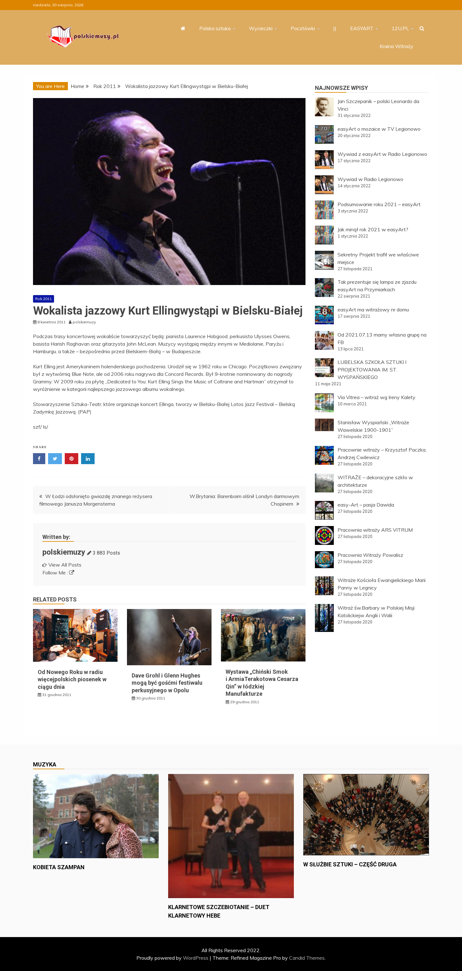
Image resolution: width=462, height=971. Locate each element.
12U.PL (400, 28)
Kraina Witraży (396, 46)
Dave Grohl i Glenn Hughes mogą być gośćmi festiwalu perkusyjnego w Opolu (167, 683)
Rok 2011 (43, 298)
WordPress (195, 958)
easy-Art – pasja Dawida (366, 505)
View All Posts (64, 565)
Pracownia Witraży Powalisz (370, 555)
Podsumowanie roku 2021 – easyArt (379, 204)
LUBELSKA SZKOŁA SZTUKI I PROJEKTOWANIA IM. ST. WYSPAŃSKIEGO (372, 369)
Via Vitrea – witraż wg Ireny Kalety (376, 397)
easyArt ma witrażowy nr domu (373, 309)
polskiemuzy (63, 552)
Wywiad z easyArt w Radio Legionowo (382, 154)
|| (334, 28)
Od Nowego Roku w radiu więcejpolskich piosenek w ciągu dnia (72, 679)
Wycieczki (260, 28)
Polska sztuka (215, 28)
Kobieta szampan (59, 867)
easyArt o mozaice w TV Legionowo (379, 129)
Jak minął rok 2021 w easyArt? (373, 229)
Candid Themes (307, 958)
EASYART (361, 28)
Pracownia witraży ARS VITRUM (375, 530)
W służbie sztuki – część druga (350, 864)
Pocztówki (303, 28)
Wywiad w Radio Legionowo (370, 179)
